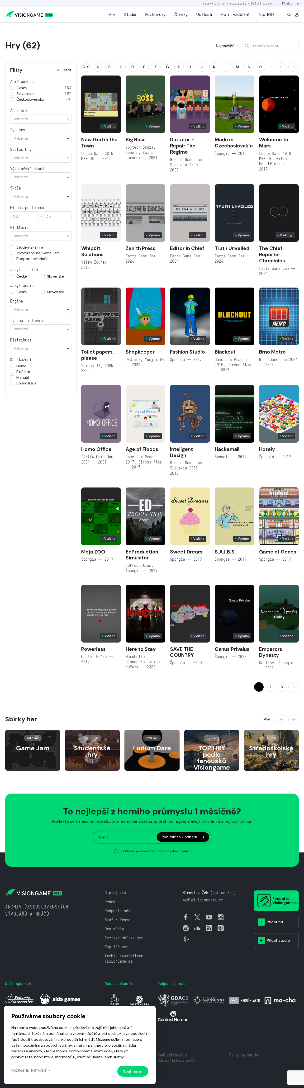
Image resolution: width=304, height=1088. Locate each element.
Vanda (252, 1054)
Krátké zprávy (262, 3)
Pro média (114, 929)
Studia (130, 14)
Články (181, 14)
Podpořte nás (117, 910)
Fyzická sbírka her (124, 938)
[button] (281, 67)
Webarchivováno (172, 1054)
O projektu (115, 892)
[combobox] (40, 119)
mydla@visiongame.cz (203, 900)
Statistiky (238, 3)
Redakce (112, 901)
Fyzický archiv (213, 3)
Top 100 (266, 14)
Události (204, 14)
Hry (111, 14)
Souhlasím (132, 1071)
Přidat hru (290, 3)
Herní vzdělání (235, 14)
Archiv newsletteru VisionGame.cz (124, 959)
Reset (66, 70)
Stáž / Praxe (117, 920)
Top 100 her (116, 947)
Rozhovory (155, 14)
